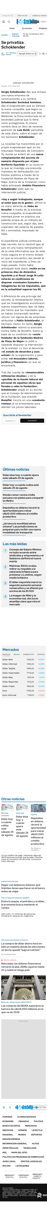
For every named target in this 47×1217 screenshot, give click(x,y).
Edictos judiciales (31, 1161)
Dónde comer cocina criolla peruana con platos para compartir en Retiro (23, 497)
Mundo (22, 1134)
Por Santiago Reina (8, 954)
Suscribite (32, 420)
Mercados (31, 1125)
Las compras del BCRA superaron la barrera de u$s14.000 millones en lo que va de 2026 (22, 1009)
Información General (15, 1143)
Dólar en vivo (22, 15)
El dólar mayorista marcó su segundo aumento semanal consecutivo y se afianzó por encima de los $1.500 (26, 587)
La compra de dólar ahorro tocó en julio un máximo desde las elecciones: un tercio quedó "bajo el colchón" (23, 947)
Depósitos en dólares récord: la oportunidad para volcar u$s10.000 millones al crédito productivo (21, 512)
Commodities (28, 654)
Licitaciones (22, 1166)
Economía (27, 28)
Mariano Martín (11, 54)
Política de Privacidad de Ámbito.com (23, 1157)
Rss (4, 1152)
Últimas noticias (26, 1117)
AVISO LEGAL (9, 1161)
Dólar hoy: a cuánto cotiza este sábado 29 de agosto (21, 486)
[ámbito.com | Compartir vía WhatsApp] (40, 53)
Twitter (4, 1107)
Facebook (10, 1107)
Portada (7, 1117)
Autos (35, 1143)
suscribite (34, 21)
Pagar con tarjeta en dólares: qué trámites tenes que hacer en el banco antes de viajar (23, 888)
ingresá (43, 21)
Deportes (36, 1134)
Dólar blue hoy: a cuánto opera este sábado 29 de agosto (21, 476)
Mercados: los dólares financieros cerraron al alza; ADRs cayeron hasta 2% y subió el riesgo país (22, 967)
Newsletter (39, 1107)
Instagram (16, 1107)
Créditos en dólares (39, 15)
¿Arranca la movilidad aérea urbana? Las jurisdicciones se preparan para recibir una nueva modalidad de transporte (22, 528)
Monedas (6, 654)
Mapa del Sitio (19, 1152)
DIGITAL (10, 1176)
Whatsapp (36, 1107)
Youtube (29, 1107)
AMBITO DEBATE (37, 1176)
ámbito (4, 35)
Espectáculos (10, 1148)
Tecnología (29, 1148)
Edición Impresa (11, 1139)
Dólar (12, 28)
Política (38, 1121)
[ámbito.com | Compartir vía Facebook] (43, 53)
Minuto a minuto (10, 960)
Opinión (22, 1130)
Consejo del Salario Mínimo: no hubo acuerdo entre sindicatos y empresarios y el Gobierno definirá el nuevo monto (26, 555)
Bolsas (17, 654)
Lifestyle (37, 1130)
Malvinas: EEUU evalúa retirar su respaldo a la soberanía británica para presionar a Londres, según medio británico (25, 571)
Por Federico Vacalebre (36, 849)
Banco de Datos (11, 1125)
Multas (7, 1166)
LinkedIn (23, 1107)
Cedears (40, 654)
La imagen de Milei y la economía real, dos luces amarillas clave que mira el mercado (24, 600)
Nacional (8, 1134)
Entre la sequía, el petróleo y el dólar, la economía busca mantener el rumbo (22, 904)
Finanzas (24, 1121)
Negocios (8, 1130)
